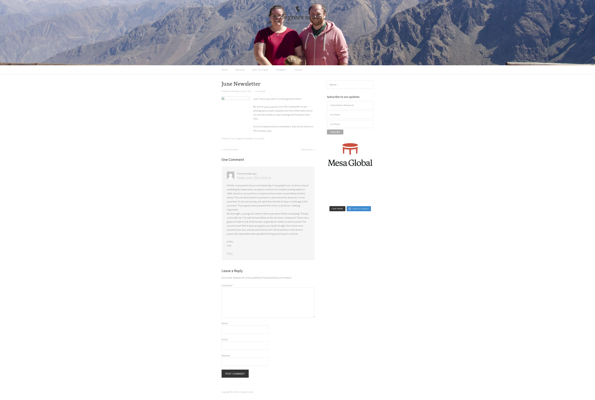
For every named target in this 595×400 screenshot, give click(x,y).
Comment (227, 285)
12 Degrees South (245, 392)
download (269, 106)
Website (226, 355)
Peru (233, 138)
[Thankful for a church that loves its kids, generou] (350, 180)
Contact (298, 69)
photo (261, 138)
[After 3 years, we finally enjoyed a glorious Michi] (334, 199)
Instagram (281, 69)
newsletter (248, 138)
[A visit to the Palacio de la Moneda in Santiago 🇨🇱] (366, 180)
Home (225, 69)
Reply (230, 253)
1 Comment (260, 91)
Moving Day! (308, 149)
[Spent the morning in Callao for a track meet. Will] (350, 190)
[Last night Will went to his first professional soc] (366, 199)
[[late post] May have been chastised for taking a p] (334, 180)
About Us (240, 69)
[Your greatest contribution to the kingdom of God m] (350, 199)
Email (225, 339)
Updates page (264, 130)
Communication (230, 149)
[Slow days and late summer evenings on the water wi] (366, 190)
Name (225, 323)
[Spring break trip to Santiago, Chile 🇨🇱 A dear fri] (334, 190)
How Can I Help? (260, 69)
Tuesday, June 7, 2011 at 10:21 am (254, 177)
